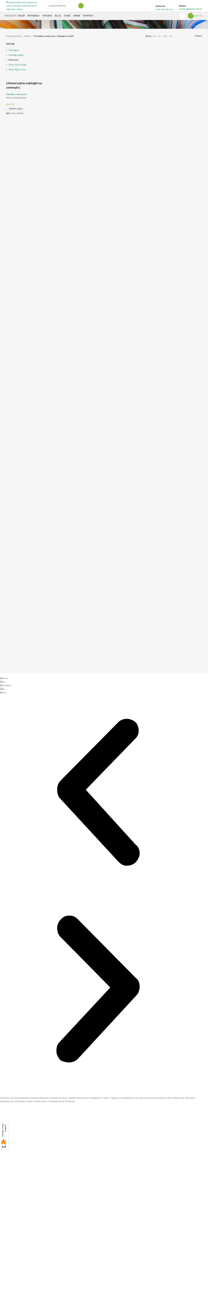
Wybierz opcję (15, 109)
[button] (98, 792)
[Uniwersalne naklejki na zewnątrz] (29, 77)
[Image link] (15, 1093)
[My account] (182, 16)
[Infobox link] (104, 10)
